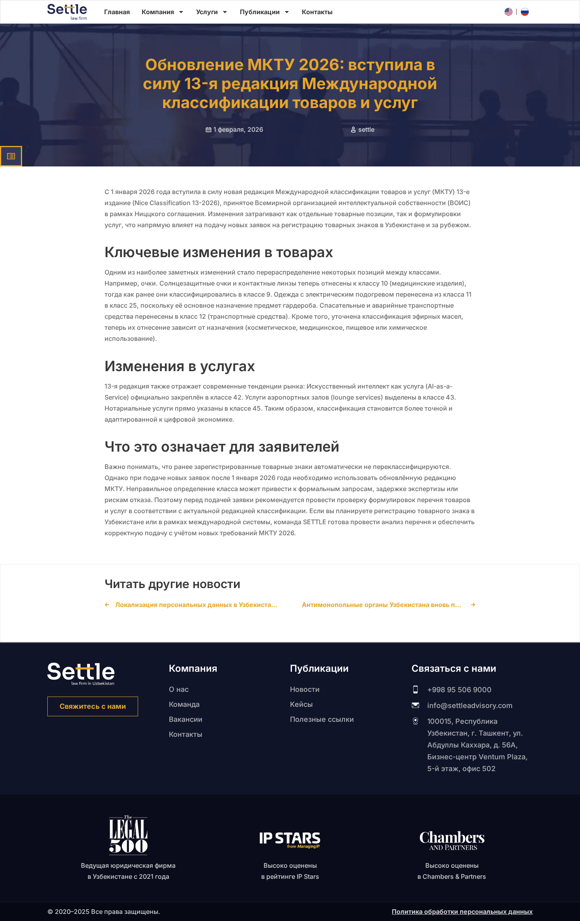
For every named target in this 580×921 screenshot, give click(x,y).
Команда (184, 704)
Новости (305, 689)
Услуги (207, 12)
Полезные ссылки (322, 719)
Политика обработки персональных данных (462, 911)
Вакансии (185, 719)
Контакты (317, 12)
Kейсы (301, 704)
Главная (117, 12)
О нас (179, 689)
